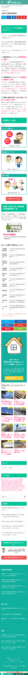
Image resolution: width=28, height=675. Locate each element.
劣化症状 (11, 481)
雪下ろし (16, 490)
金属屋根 (4, 490)
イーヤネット (16, 666)
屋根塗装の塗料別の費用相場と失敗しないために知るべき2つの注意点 (13, 586)
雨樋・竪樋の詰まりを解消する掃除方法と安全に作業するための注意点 (13, 527)
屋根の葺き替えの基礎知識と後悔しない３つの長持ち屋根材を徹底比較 (13, 580)
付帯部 (3, 481)
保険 (7, 481)
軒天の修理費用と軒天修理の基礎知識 (11, 614)
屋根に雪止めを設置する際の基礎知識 (12, 521)
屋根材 (19, 483)
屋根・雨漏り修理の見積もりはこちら (14, 557)
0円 (2, 479)
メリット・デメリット (12, 479)
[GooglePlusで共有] (19, 17)
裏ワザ (8, 487)
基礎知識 (16, 481)
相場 (21, 485)
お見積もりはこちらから (14, 198)
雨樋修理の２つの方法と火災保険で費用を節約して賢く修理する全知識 (13, 635)
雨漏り (8, 490)
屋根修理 (10, 483)
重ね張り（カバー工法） (20, 487)
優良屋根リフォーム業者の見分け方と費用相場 (13, 619)
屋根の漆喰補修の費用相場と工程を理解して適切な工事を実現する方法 (13, 515)
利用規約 (8, 658)
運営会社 (21, 662)
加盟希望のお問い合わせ (14, 660)
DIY (5, 479)
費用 (12, 487)
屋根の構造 (4, 483)
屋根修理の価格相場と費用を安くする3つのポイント (13, 509)
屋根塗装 (15, 483)
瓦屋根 (17, 485)
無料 (13, 485)
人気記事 (20, 479)
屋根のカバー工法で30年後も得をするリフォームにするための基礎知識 (13, 574)
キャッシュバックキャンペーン (11, 662)
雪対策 (20, 490)
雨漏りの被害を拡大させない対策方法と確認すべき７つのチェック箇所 (13, 641)
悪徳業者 (4, 485)
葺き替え (4, 487)
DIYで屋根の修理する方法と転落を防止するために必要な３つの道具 (13, 533)
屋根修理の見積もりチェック (14, 378)
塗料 (21, 481)
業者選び (9, 485)
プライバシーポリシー (16, 658)
